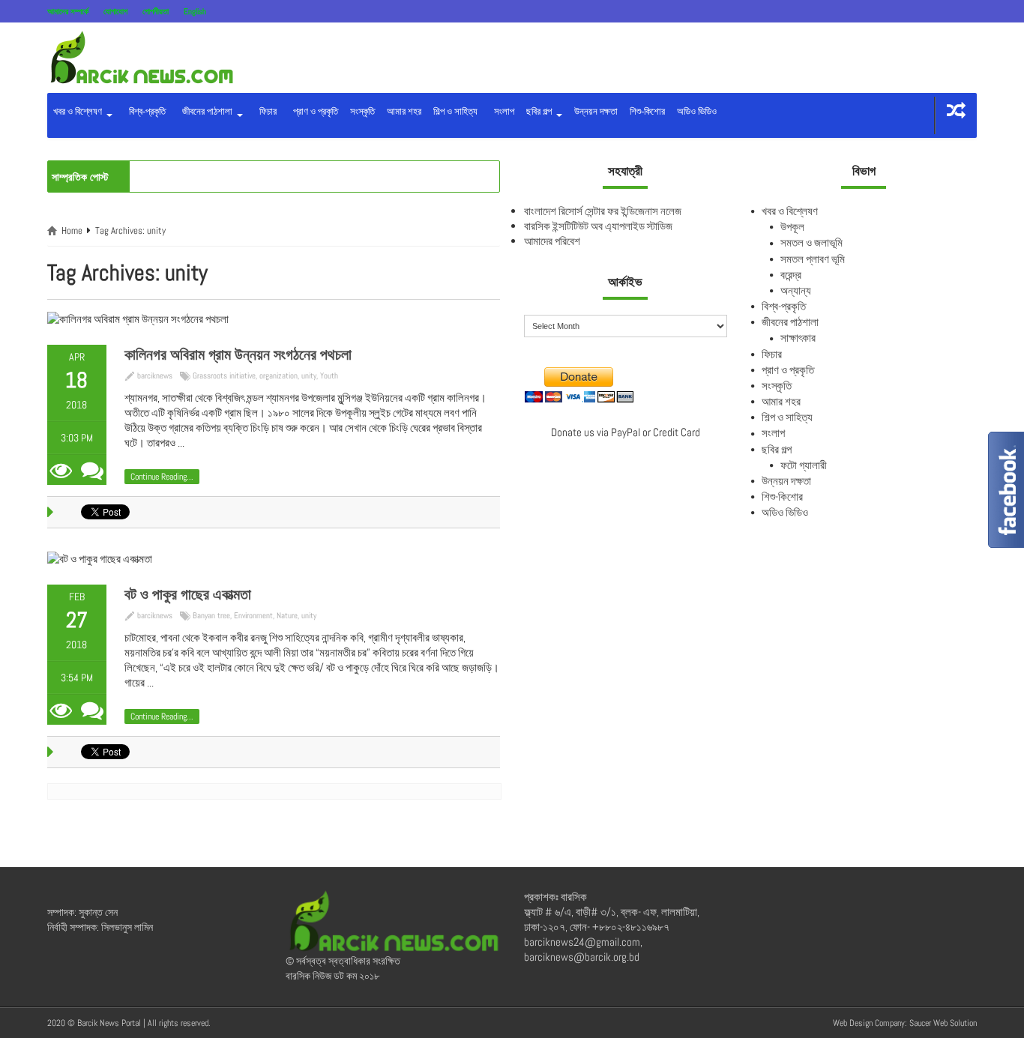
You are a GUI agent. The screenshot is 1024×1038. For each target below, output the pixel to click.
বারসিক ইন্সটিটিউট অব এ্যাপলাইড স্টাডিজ (598, 226)
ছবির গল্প (540, 111)
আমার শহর (404, 111)
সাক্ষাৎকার (798, 338)
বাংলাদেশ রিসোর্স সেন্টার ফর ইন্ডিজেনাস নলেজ (602, 211)
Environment (253, 615)
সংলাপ (502, 111)
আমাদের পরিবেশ (552, 241)
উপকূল (792, 227)
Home (71, 230)
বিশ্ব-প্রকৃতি (145, 111)
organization (278, 375)
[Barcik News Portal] (141, 56)
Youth (329, 375)
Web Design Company (869, 1023)
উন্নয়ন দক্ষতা (596, 111)
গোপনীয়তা (155, 11)
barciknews (154, 375)
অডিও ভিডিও (697, 111)
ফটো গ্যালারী (803, 465)
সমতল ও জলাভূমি (811, 242)
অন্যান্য (795, 290)
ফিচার (266, 111)
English (195, 11)
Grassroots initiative (224, 375)
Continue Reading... (161, 477)
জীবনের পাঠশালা (206, 111)
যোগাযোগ (115, 11)
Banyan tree (211, 615)
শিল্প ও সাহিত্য (455, 111)
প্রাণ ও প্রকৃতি (313, 111)
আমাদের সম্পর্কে (67, 11)
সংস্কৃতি (362, 111)
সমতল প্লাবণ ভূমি (812, 259)
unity (308, 375)
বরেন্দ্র (790, 275)
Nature (287, 615)
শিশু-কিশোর (647, 111)
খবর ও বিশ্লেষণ (78, 111)
